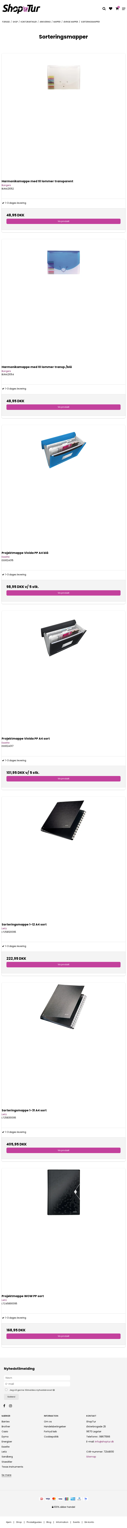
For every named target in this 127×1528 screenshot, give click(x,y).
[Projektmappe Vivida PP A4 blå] (63, 487)
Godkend (11, 1397)
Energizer (7, 1441)
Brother (6, 1426)
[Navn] (37, 1377)
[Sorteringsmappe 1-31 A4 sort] (63, 1044)
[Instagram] (12, 1406)
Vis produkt (63, 221)
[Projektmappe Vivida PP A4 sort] (63, 673)
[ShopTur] (21, 8)
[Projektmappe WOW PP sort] (63, 1230)
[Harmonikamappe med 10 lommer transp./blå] (63, 301)
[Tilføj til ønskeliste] (110, 9)
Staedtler (7, 1461)
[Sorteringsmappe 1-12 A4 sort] (63, 859)
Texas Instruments (12, 1466)
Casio (5, 1431)
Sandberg (7, 1456)
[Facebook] (5, 1406)
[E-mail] (37, 1383)
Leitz (4, 1451)
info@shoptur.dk (104, 1441)
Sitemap (91, 1456)
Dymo (5, 1436)
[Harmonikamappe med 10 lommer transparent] (63, 115)
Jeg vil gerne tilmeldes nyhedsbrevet (40, 1390)
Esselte (6, 1446)
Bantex (6, 1421)
